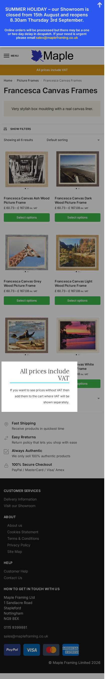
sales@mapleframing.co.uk (57, 38)
